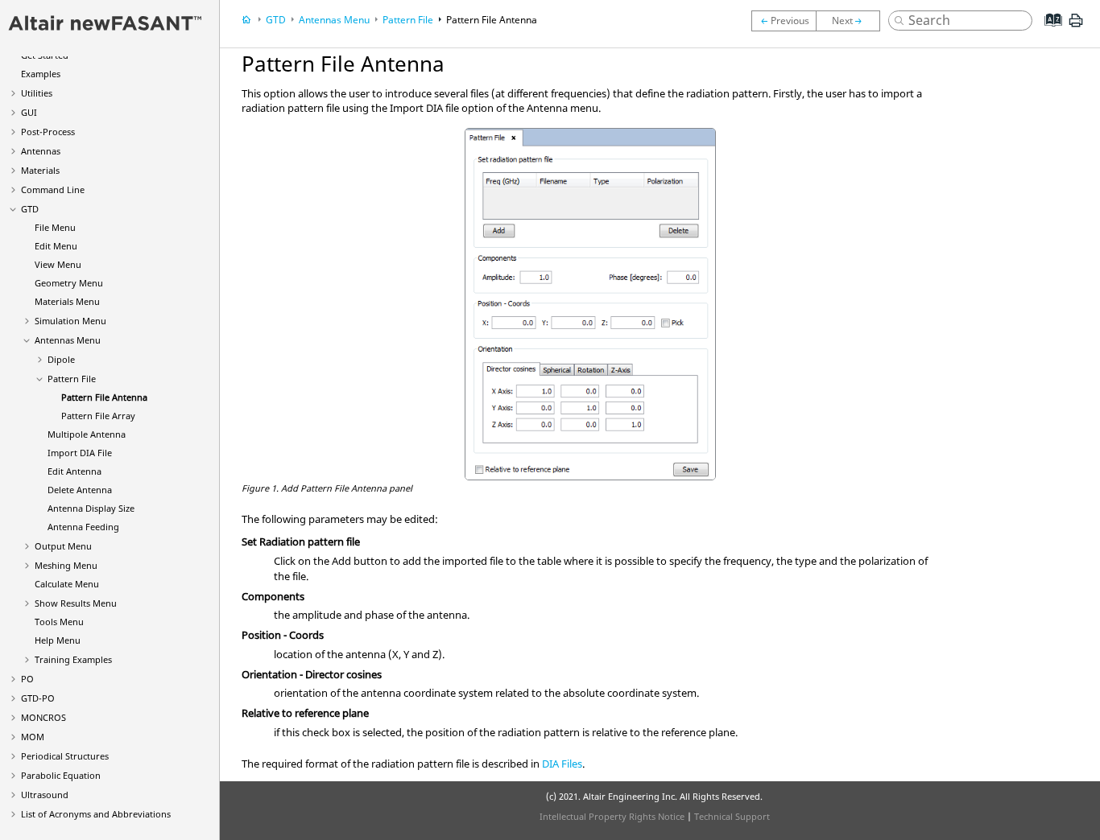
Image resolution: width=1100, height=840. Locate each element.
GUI (29, 112)
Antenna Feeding (83, 527)
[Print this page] (1076, 26)
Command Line (53, 189)
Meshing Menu (66, 565)
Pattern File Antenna (104, 397)
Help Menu (58, 640)
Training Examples (73, 659)
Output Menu (63, 546)
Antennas (40, 151)
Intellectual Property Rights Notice (612, 816)
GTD (30, 209)
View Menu (58, 264)
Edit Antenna (74, 471)
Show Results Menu (76, 603)
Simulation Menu (70, 321)
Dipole (61, 359)
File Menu (55, 227)
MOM (32, 737)
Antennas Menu (68, 340)
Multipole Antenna (87, 434)
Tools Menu (59, 622)
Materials (40, 170)
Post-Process (48, 132)
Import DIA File (80, 453)
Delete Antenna (80, 490)
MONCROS (43, 717)
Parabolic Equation (61, 775)
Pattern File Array (98, 416)
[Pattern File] (783, 20)
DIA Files (562, 763)
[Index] (1048, 32)
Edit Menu (56, 246)
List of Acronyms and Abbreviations (96, 814)
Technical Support (732, 816)
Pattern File (72, 379)
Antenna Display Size (91, 508)
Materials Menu (67, 301)
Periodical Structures (65, 756)
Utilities (36, 93)
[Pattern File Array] (852, 20)
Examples (40, 74)
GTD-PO (38, 698)
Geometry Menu (69, 283)
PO (27, 679)
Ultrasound (44, 795)
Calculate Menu (67, 584)
